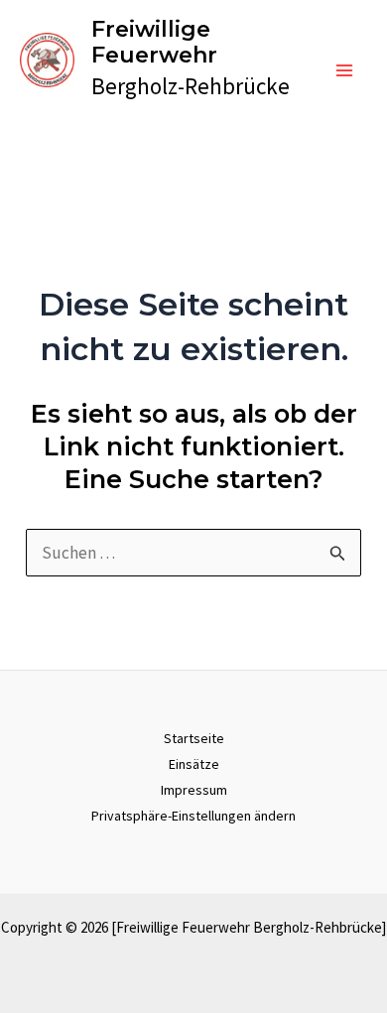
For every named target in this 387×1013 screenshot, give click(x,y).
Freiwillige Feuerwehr (154, 42)
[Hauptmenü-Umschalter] (345, 70)
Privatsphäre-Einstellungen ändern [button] (193, 815)
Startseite (194, 738)
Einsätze (194, 764)
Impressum (194, 790)
